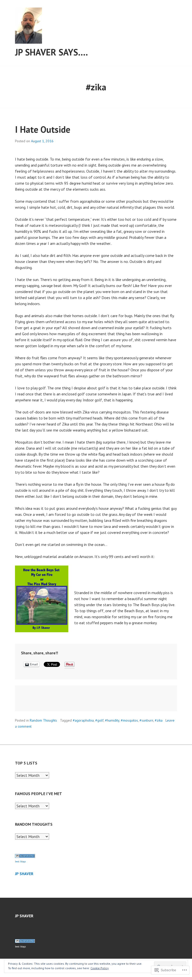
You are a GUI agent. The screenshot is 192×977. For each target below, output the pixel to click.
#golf (99, 720)
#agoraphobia (83, 720)
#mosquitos (129, 720)
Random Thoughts (43, 720)
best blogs (20, 861)
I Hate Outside (42, 129)
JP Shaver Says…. (51, 52)
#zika (158, 720)
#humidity (112, 720)
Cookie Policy (99, 968)
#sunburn (146, 720)
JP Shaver (24, 873)
